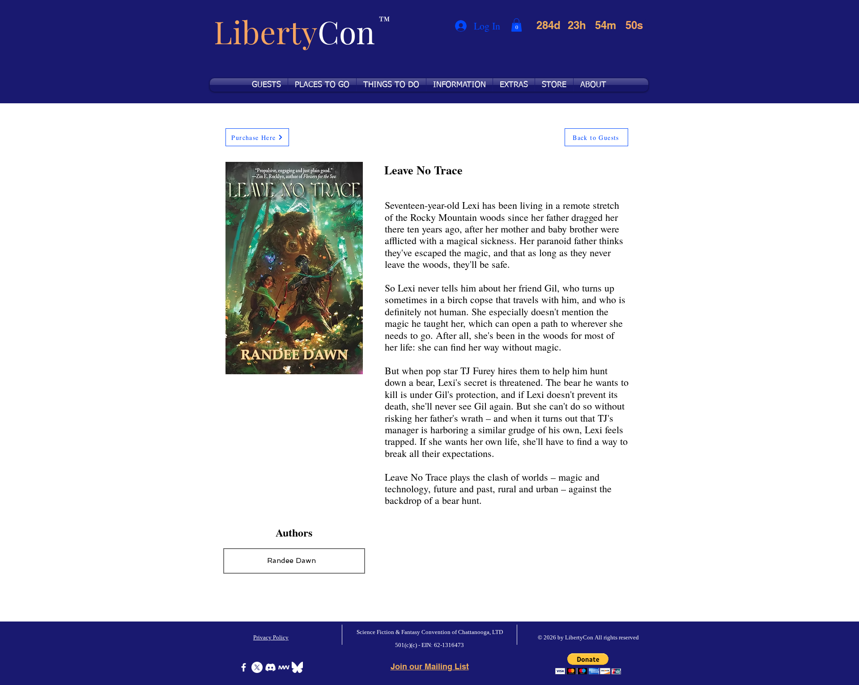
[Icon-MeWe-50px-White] (283, 667)
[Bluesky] (297, 667)
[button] (516, 25)
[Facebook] (243, 667)
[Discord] (270, 667)
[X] (257, 667)
